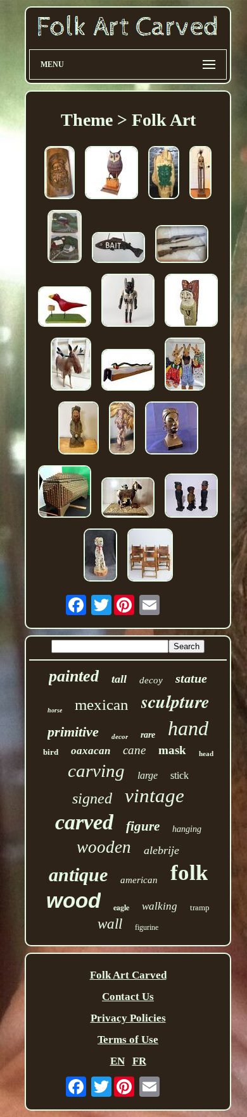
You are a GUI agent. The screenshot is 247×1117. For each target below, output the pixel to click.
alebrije (161, 850)
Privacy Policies (128, 1018)
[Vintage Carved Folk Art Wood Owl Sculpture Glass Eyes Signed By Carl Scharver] (111, 174)
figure (143, 826)
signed (92, 798)
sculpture (175, 701)
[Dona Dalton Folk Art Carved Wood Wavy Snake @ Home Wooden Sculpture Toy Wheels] (128, 371)
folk (189, 872)
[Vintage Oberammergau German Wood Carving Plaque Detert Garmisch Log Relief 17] (60, 174)
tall (119, 679)
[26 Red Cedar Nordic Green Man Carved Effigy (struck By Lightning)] (163, 174)
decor (119, 736)
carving (96, 770)
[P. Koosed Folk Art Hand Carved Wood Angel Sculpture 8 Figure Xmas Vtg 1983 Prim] (191, 302)
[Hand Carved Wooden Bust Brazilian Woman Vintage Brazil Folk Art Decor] (171, 429)
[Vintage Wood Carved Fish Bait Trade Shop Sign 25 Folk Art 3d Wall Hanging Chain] (118, 249)
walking (159, 906)
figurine (146, 927)
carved (84, 822)
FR (139, 1061)
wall (110, 924)
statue (191, 678)
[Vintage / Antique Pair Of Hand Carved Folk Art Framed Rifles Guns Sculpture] (181, 245)
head (206, 753)
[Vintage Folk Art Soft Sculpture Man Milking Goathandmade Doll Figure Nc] (128, 499)
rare (148, 735)
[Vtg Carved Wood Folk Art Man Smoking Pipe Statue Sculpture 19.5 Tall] (122, 429)
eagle (121, 907)
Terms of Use (128, 1040)
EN (117, 1061)
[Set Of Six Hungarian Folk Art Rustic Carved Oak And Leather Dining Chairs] (150, 557)
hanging (186, 829)
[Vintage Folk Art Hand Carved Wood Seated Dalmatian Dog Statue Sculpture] (100, 557)
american (139, 880)
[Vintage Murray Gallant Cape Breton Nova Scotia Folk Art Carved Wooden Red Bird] (64, 308)
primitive (73, 732)
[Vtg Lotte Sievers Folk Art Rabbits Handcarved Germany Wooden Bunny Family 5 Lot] (185, 366)
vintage (154, 795)
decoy (151, 680)
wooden (104, 847)
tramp (200, 907)
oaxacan (90, 751)
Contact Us (128, 997)
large (147, 775)
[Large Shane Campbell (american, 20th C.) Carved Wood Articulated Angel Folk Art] (128, 302)
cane (134, 750)
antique (78, 874)
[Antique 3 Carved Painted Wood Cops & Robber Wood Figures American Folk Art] (191, 497)
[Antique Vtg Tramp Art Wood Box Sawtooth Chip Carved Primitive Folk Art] (64, 493)
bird (50, 752)
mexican (102, 704)
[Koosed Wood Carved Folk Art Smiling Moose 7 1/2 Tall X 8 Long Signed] (71, 366)
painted (74, 676)
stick (179, 775)
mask (172, 750)
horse (55, 710)
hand (188, 728)
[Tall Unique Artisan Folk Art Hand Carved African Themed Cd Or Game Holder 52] (200, 174)
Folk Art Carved (128, 975)
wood (73, 900)
